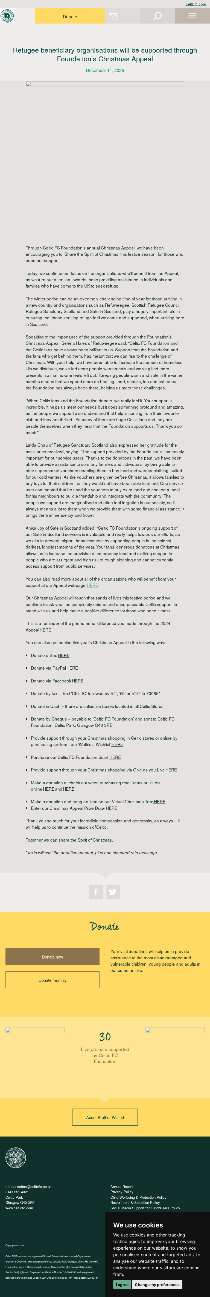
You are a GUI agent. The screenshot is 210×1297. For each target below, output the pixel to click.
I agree (122, 1284)
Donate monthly (53, 980)
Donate (70, 16)
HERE (92, 585)
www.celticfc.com (19, 1207)
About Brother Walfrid (105, 1117)
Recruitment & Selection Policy (135, 1202)
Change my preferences (157, 1284)
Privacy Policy (121, 1191)
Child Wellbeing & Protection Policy (138, 1197)
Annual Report (121, 1186)
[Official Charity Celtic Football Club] (15, 1166)
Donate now (52, 957)
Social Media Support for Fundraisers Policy (145, 1207)
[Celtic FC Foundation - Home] (7, 15)
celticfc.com (196, 4)
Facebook (96, 892)
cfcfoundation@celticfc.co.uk (28, 1186)
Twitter (113, 892)
